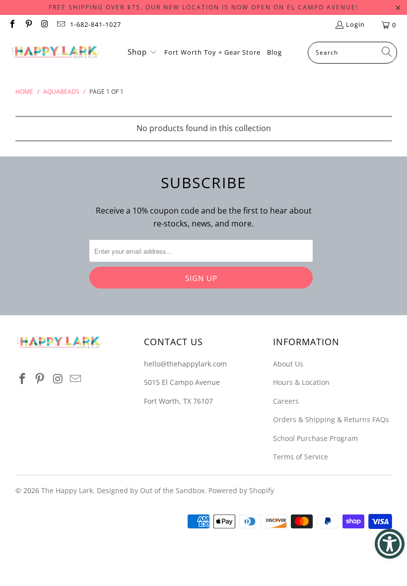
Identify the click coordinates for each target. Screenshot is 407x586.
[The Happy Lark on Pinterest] (27, 24)
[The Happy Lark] (56, 53)
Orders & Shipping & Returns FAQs (331, 419)
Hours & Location (301, 382)
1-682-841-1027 (95, 24)
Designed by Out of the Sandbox (150, 490)
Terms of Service (300, 456)
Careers (286, 401)
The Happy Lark (67, 490)
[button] (142, 53)
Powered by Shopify (241, 490)
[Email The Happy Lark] (60, 24)
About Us (288, 363)
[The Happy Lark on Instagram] (44, 24)
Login (355, 24)
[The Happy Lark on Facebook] (11, 24)
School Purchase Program (315, 438)
